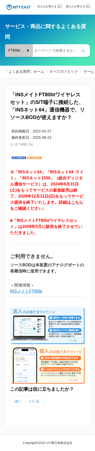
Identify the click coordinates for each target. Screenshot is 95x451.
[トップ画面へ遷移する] (18, 7)
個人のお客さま (75, 6)
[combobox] (47, 50)
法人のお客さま (47, 6)
